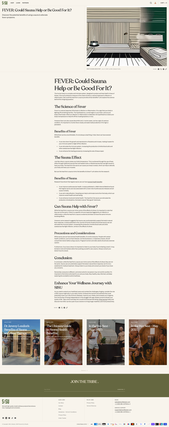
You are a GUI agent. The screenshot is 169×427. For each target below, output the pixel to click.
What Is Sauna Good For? (94, 68)
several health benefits (95, 182)
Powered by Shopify (23, 424)
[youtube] (15, 418)
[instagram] (9, 418)
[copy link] (166, 69)
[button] (155, 3)
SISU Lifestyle (12, 424)
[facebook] (158, 69)
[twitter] (161, 69)
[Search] (151, 3)
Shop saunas (103, 299)
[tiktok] (12, 418)
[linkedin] (6, 418)
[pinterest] (163, 69)
